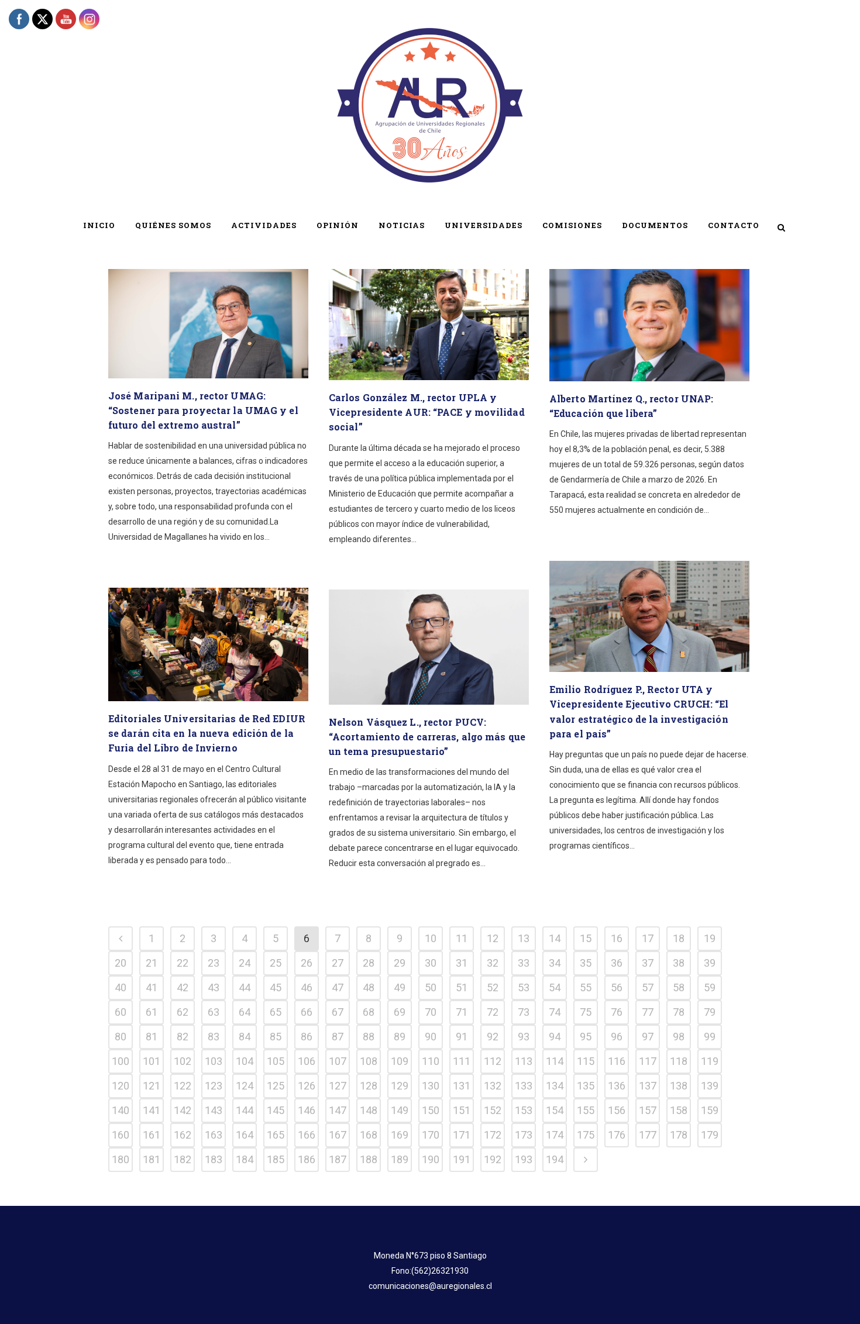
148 (368, 1110)
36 (616, 963)
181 (151, 1159)
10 (430, 938)
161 (151, 1135)
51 (461, 987)
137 (647, 1086)
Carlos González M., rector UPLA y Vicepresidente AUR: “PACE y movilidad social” (427, 412)
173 (523, 1135)
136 (616, 1086)
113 (523, 1061)
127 (337, 1086)
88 (368, 1036)
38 (678, 963)
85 (275, 1036)
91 (461, 1036)
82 (182, 1036)
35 (585, 963)
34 (554, 963)
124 (244, 1086)
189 (399, 1159)
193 (523, 1159)
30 (430, 963)
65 (275, 1012)
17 (647, 938)
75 (585, 1012)
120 (120, 1086)
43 (213, 987)
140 (120, 1110)
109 (399, 1061)
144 (244, 1110)
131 (461, 1086)
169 (399, 1135)
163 (213, 1135)
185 (275, 1159)
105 (275, 1061)
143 (213, 1110)
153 (523, 1110)
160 (120, 1135)
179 (709, 1135)
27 (337, 963)
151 (461, 1110)
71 (461, 1012)
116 (616, 1061)
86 (306, 1036)
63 (213, 1012)
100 (120, 1061)
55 (585, 987)
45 (275, 987)
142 (182, 1110)
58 (678, 987)
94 (554, 1036)
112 (492, 1061)
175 (585, 1135)
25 (275, 963)
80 (120, 1036)
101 (151, 1061)
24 (244, 963)
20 (120, 963)
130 (430, 1086)
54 (554, 987)
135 (585, 1086)
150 (430, 1110)
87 (337, 1036)
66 (306, 1012)
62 (182, 1012)
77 (647, 1012)
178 (678, 1135)
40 (120, 987)
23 (213, 963)
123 (213, 1086)
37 (647, 963)
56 (616, 987)
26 (306, 963)
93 (523, 1036)
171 (461, 1135)
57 (647, 987)
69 (399, 1012)
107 (337, 1061)
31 (461, 963)
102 (182, 1061)
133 (523, 1086)
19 (709, 938)
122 (182, 1086)
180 (120, 1159)
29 (399, 963)
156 (616, 1110)
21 (151, 963)
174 (554, 1135)
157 (647, 1110)
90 (430, 1036)
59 (709, 987)
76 (616, 1012)
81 (151, 1036)
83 (213, 1036)
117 (647, 1061)
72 (492, 1012)
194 (554, 1159)
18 (678, 938)
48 (368, 987)
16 (616, 938)
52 (492, 987)
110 (430, 1061)
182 (182, 1159)
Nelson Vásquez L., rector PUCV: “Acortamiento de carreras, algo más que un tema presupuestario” (427, 736)
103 (213, 1061)
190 (430, 1159)
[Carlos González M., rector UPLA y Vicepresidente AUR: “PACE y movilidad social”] (429, 324)
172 (492, 1135)
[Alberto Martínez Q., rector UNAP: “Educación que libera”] (649, 325)
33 (523, 963)
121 (151, 1086)
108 (368, 1061)
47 (337, 987)
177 (647, 1135)
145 (275, 1110)
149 (399, 1110)
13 (523, 938)
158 (678, 1110)
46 (306, 987)
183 (213, 1159)
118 (678, 1061)
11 (461, 938)
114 (554, 1061)
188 (368, 1159)
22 (182, 963)
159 (709, 1110)
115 (585, 1061)
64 (244, 1012)
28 (368, 963)
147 (337, 1110)
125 (275, 1086)
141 (151, 1110)
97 (647, 1036)
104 (244, 1061)
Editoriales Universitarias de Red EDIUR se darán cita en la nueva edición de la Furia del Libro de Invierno (206, 733)
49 (399, 987)
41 (151, 987)
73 (523, 1012)
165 (275, 1135)
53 (523, 987)
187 (337, 1159)
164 (244, 1135)
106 (306, 1061)
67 (337, 1012)
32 (492, 963)
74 (554, 1012)
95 (585, 1036)
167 (337, 1135)
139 (709, 1086)
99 (709, 1036)
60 (120, 1012)
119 (709, 1061)
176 (616, 1135)
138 (678, 1086)
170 (430, 1135)
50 (430, 987)
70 (430, 1012)
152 (492, 1110)
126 (306, 1086)
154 (554, 1110)
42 (182, 987)
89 (399, 1036)
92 (492, 1036)
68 (368, 1012)
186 (306, 1159)
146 (306, 1110)
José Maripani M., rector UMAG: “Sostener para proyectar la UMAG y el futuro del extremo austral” (203, 410)
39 (709, 963)
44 (244, 987)
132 (492, 1086)
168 (368, 1135)
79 (709, 1012)
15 (585, 938)
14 (554, 938)
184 (244, 1159)
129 (399, 1086)
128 (368, 1086)
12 (492, 938)
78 (678, 1012)
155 (585, 1110)
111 (461, 1061)
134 (554, 1086)
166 (306, 1135)
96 (616, 1036)
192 (492, 1159)
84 (244, 1036)
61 (151, 1012)
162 (182, 1135)
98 (678, 1036)
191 (461, 1159)
